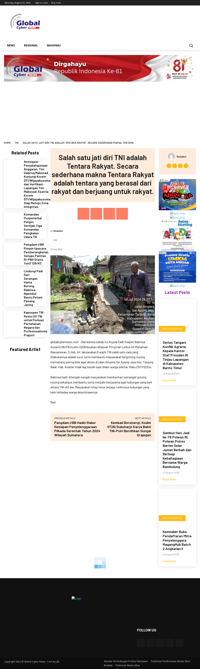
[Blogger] (141, 643)
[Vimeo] (188, 3)
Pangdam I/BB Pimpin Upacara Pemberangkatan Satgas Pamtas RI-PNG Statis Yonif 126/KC (36, 254)
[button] (191, 45)
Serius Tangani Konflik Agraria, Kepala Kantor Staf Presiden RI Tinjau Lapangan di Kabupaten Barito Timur (176, 355)
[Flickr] (160, 643)
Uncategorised (172, 328)
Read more (169, 380)
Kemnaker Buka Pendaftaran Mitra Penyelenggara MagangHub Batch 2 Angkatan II (177, 540)
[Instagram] (177, 3)
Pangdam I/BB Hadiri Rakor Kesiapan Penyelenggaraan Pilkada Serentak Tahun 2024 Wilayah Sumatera (77, 428)
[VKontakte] (179, 643)
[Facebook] (172, 3)
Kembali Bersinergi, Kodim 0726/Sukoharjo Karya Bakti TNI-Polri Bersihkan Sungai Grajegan (129, 428)
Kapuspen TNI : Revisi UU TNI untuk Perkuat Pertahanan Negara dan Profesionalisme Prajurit (35, 323)
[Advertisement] (100, 112)
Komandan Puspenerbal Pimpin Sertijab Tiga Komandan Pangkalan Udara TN (33, 225)
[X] (182, 3)
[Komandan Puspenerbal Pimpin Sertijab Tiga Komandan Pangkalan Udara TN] (12, 220)
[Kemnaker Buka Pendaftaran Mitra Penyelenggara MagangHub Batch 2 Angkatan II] (177, 507)
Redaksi (58, 230)
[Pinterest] (109, 214)
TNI (17, 142)
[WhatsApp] (122, 214)
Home (7, 142)
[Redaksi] (172, 156)
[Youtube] (193, 3)
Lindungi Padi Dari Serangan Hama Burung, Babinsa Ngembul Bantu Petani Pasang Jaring (33, 288)
